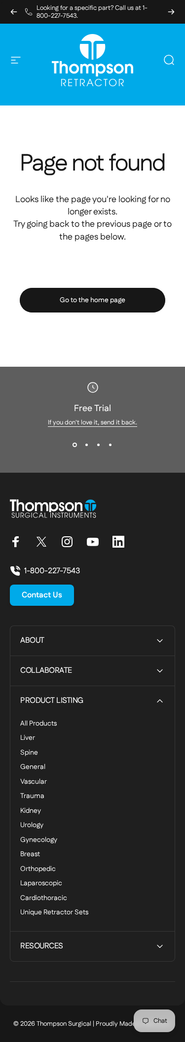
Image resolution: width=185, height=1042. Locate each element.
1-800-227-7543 (52, 571)
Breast (30, 854)
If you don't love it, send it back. (92, 422)
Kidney (30, 811)
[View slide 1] (75, 445)
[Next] (171, 12)
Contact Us (42, 595)
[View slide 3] (99, 445)
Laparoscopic (41, 883)
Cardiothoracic (43, 898)
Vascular (33, 782)
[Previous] (14, 12)
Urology (31, 825)
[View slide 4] (110, 445)
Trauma (32, 796)
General (32, 767)
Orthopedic (38, 869)
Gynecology (38, 840)
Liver (27, 738)
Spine (29, 753)
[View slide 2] (87, 445)
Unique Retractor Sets (54, 912)
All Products (38, 724)
